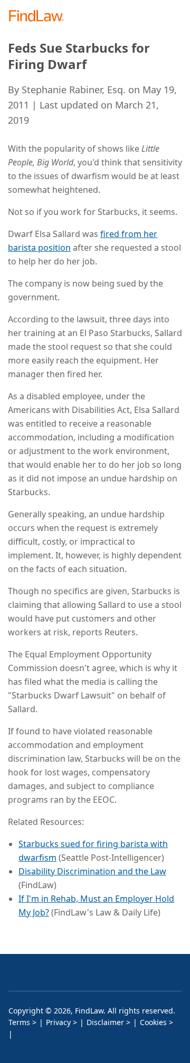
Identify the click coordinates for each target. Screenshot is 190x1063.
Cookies (153, 1022)
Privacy (58, 1022)
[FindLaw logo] (39, 16)
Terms (19, 1022)
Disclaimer (105, 1022)
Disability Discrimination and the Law (92, 871)
